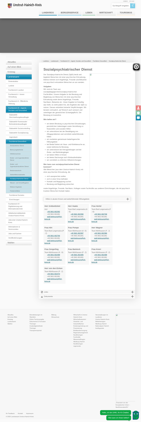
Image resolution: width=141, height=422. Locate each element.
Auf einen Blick (14, 67)
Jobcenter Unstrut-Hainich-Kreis (18, 221)
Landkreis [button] (48, 12)
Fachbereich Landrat (16, 90)
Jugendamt (13, 137)
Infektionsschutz (15, 154)
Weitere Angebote (16, 187)
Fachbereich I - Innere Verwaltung (16, 96)
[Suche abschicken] (132, 5)
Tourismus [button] (126, 12)
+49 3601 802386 (100, 233)
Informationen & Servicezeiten (14, 228)
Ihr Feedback (10, 413)
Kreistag (11, 72)
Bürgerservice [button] (69, 12)
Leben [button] (88, 12)
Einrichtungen (14, 199)
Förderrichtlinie (15, 191)
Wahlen (11, 242)
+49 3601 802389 (53, 255)
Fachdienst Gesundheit (17, 141)
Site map (131, 1)
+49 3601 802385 (77, 255)
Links (46, 292)
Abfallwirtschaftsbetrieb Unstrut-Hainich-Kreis (16, 214)
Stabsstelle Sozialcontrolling (19, 128)
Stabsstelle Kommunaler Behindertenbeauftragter (18, 123)
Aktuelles (12, 62)
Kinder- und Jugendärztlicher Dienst (19, 159)
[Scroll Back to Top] (136, 407)
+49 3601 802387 (77, 233)
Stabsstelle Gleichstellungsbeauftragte (19, 116)
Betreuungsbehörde (16, 150)
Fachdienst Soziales (16, 195)
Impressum (29, 413)
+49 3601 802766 (53, 236)
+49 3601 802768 (100, 214)
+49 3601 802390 (77, 214)
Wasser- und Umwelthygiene (19, 183)
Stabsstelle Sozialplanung (18, 133)
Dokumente (48, 296)
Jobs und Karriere (14, 233)
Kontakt (20, 413)
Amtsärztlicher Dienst (17, 145)
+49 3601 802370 (53, 274)
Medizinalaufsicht (15, 170)
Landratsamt (13, 77)
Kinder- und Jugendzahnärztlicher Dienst (19, 165)
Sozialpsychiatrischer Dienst (19, 178)
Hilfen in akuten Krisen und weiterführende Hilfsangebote (67, 199)
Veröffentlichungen (15, 238)
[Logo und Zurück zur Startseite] (26, 6)
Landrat (11, 86)
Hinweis (125, 1)
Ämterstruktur (13, 81)
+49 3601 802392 (53, 212)
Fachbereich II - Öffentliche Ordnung (18, 102)
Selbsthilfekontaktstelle (17, 174)
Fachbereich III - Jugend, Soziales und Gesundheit (17, 109)
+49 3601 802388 (100, 255)
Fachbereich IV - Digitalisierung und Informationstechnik (15, 206)
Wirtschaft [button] (106, 12)
